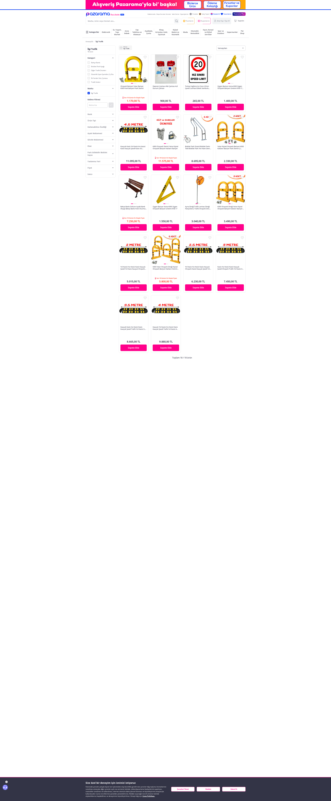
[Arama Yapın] (176, 21)
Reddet (208, 789)
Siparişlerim (184, 14)
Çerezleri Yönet (183, 789)
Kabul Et (234, 789)
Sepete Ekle (133, 107)
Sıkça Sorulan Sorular (163, 14)
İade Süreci (175, 14)
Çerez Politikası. (149, 796)
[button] (98, 14)
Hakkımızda (151, 14)
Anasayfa (89, 41)
